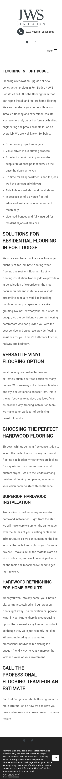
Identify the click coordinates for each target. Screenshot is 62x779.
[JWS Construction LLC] (31, 18)
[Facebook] (35, 42)
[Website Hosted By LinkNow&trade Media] (11, 776)
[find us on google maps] (27, 42)
